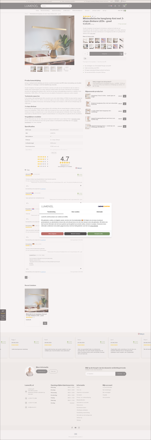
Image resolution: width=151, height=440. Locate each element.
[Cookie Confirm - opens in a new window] (104, 206)
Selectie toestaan (75, 233)
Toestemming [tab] (51, 212)
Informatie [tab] (100, 212)
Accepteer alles (99, 233)
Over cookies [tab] (75, 212)
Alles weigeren (52, 233)
